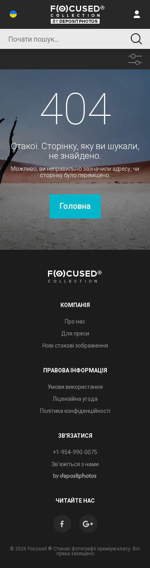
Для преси (75, 333)
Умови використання (75, 387)
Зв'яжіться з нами (75, 464)
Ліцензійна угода (75, 399)
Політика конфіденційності (75, 411)
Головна (75, 206)
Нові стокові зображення (75, 345)
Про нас (75, 321)
